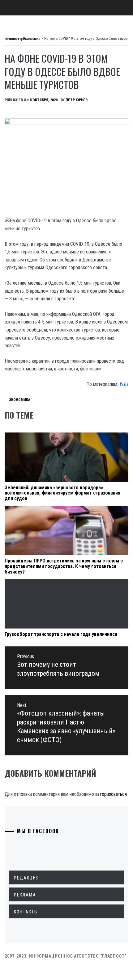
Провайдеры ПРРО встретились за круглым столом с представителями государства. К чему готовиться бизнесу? (64, 566)
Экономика (19, 400)
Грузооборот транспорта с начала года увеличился (61, 634)
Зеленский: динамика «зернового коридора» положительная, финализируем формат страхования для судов (62, 493)
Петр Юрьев (77, 100)
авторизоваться (111, 794)
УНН (123, 384)
